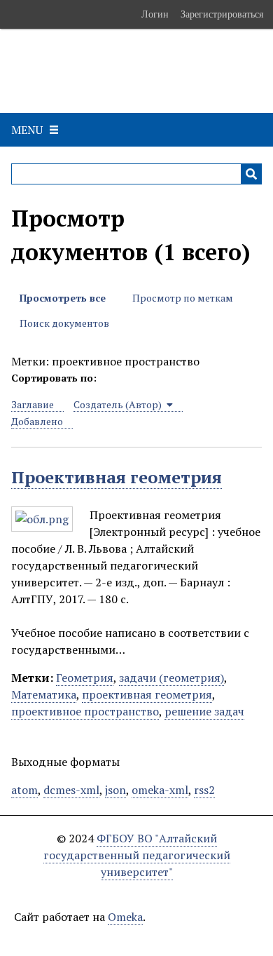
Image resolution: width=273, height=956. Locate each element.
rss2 (204, 789)
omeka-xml (160, 789)
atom (24, 789)
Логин (155, 14)
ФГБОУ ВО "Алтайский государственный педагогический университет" (136, 855)
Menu (27, 129)
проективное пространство (85, 711)
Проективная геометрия (116, 477)
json (115, 789)
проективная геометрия (147, 694)
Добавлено (37, 421)
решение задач (204, 711)
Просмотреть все (63, 297)
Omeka (125, 916)
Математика (43, 694)
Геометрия (84, 677)
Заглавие (32, 404)
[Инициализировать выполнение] (251, 173)
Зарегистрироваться (222, 14)
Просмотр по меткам (182, 297)
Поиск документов (64, 323)
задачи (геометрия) (171, 677)
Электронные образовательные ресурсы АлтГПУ (100, 70)
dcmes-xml (71, 789)
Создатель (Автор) (119, 404)
